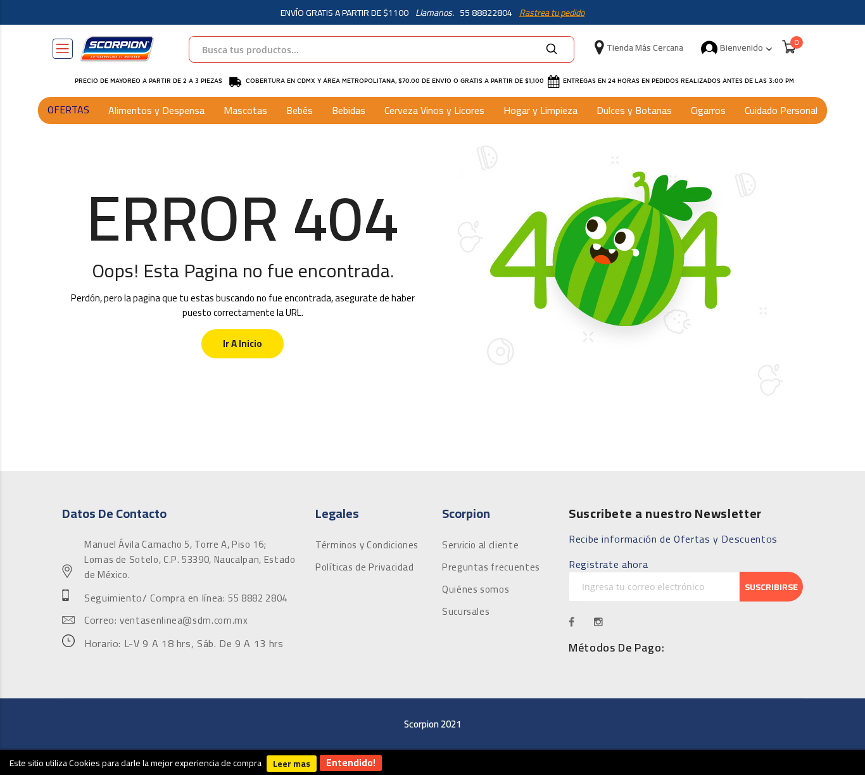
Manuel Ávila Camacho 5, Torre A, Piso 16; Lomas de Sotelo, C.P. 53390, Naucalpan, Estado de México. (189, 560)
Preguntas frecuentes (491, 567)
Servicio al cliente (480, 545)
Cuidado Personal (781, 110)
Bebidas (348, 110)
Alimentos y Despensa (156, 110)
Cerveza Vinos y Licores (434, 110)
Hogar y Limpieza (540, 110)
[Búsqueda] (551, 49)
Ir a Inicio (242, 343)
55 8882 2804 (257, 598)
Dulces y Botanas (634, 110)
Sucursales (465, 611)
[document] (432, 762)
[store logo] (117, 49)
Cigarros (708, 110)
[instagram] (598, 621)
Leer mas (291, 763)
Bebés (299, 110)
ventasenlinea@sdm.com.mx (184, 620)
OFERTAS (68, 109)
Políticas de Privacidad (364, 567)
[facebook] (572, 621)
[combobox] (381, 49)
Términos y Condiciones (367, 545)
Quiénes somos (475, 589)
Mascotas (245, 110)
